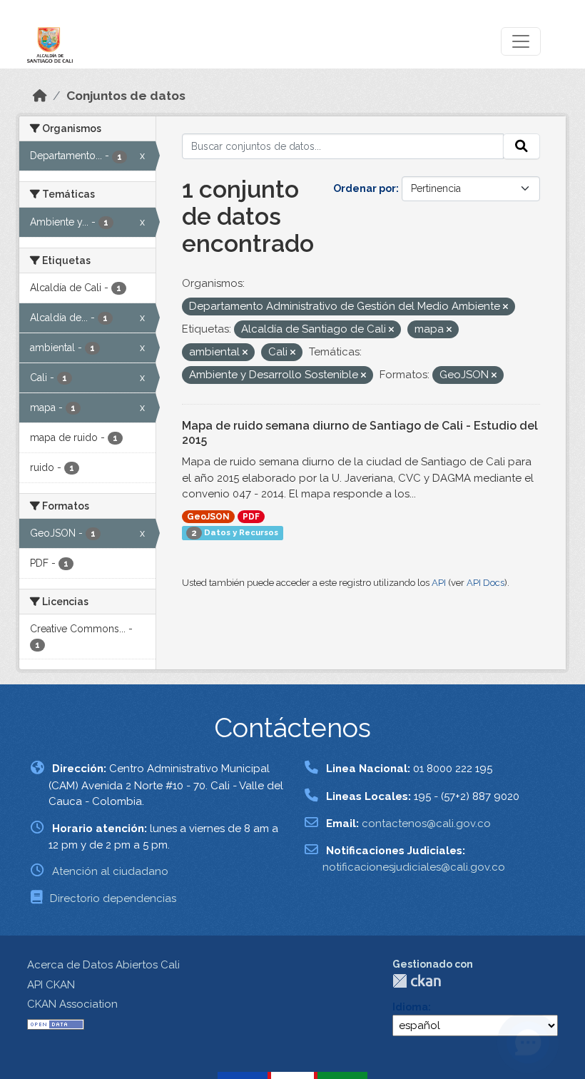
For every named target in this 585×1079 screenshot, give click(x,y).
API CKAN (51, 984)
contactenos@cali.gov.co (426, 823)
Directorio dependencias (113, 898)
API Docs (485, 582)
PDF (251, 517)
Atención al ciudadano (110, 871)
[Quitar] (505, 307)
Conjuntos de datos (125, 95)
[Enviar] (521, 146)
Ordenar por (364, 188)
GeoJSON (208, 517)
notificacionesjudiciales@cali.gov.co (413, 867)
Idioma (410, 1007)
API (439, 582)
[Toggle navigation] (521, 41)
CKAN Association (72, 1004)
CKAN (416, 980)
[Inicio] (40, 95)
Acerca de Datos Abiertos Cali (103, 964)
